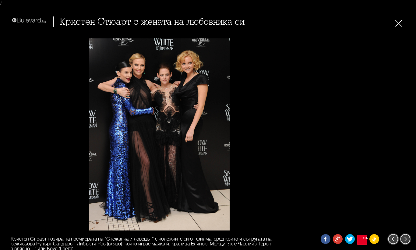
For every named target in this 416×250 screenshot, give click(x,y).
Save (365, 238)
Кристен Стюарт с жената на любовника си (152, 21)
